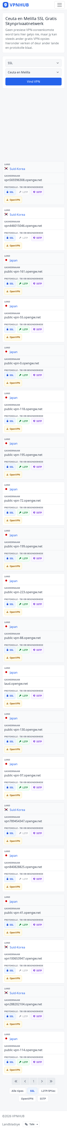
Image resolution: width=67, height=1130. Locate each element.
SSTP (43, 1098)
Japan (13, 260)
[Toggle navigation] (59, 5)
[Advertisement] (33, 125)
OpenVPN (27, 1098)
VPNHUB (18, 1116)
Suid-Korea (17, 169)
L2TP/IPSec (48, 1091)
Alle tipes (17, 1091)
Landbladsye (11, 1124)
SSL (32, 1091)
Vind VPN (33, 81)
